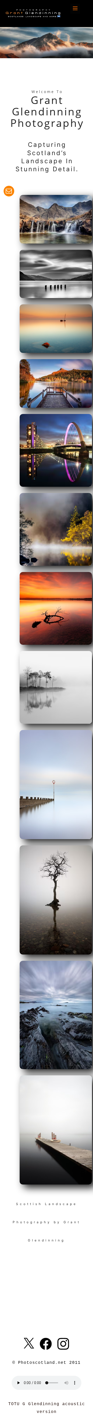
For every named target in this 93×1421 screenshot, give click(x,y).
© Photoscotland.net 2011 (46, 1362)
